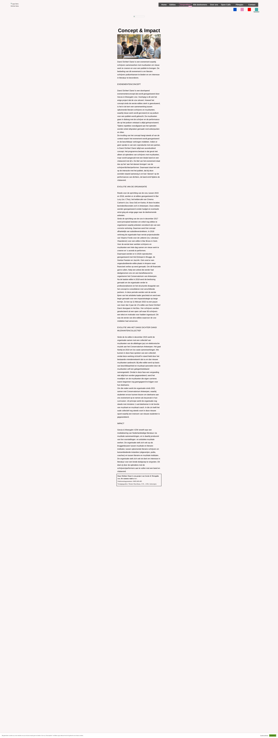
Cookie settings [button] (264, 735)
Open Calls (226, 5)
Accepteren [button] (272, 735)
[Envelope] (256, 9)
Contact (251, 5)
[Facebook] (235, 9)
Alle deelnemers (200, 5)
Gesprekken (185, 5)
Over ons (214, 5)
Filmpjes (239, 5)
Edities (172, 5)
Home (164, 5)
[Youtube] (249, 9)
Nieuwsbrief (256, 11)
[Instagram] (242, 9)
